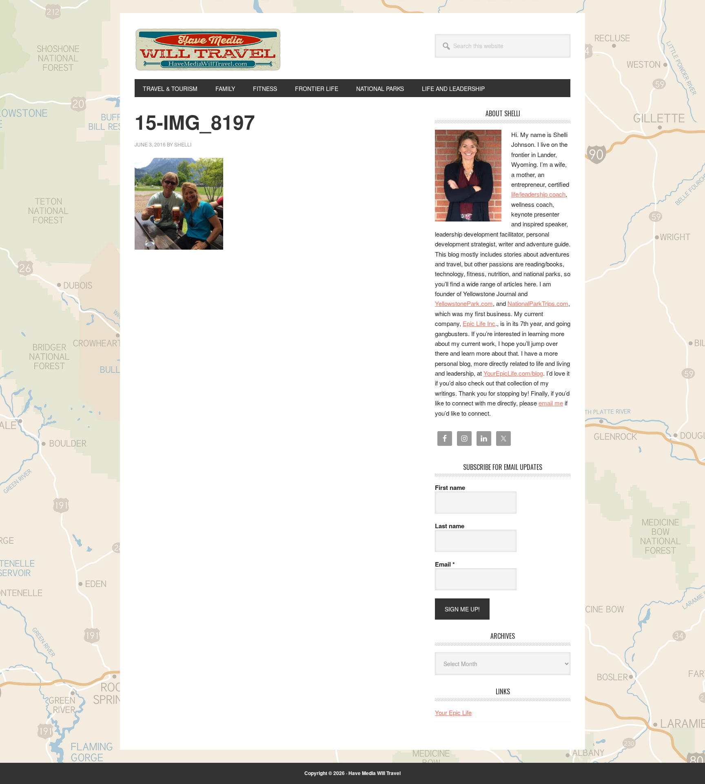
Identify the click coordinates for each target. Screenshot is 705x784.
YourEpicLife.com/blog (513, 373)
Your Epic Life (453, 712)
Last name (449, 526)
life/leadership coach (538, 194)
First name (450, 487)
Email (445, 564)
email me (551, 403)
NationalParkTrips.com (538, 303)
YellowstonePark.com (464, 303)
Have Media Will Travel (208, 60)
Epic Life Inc (479, 323)
